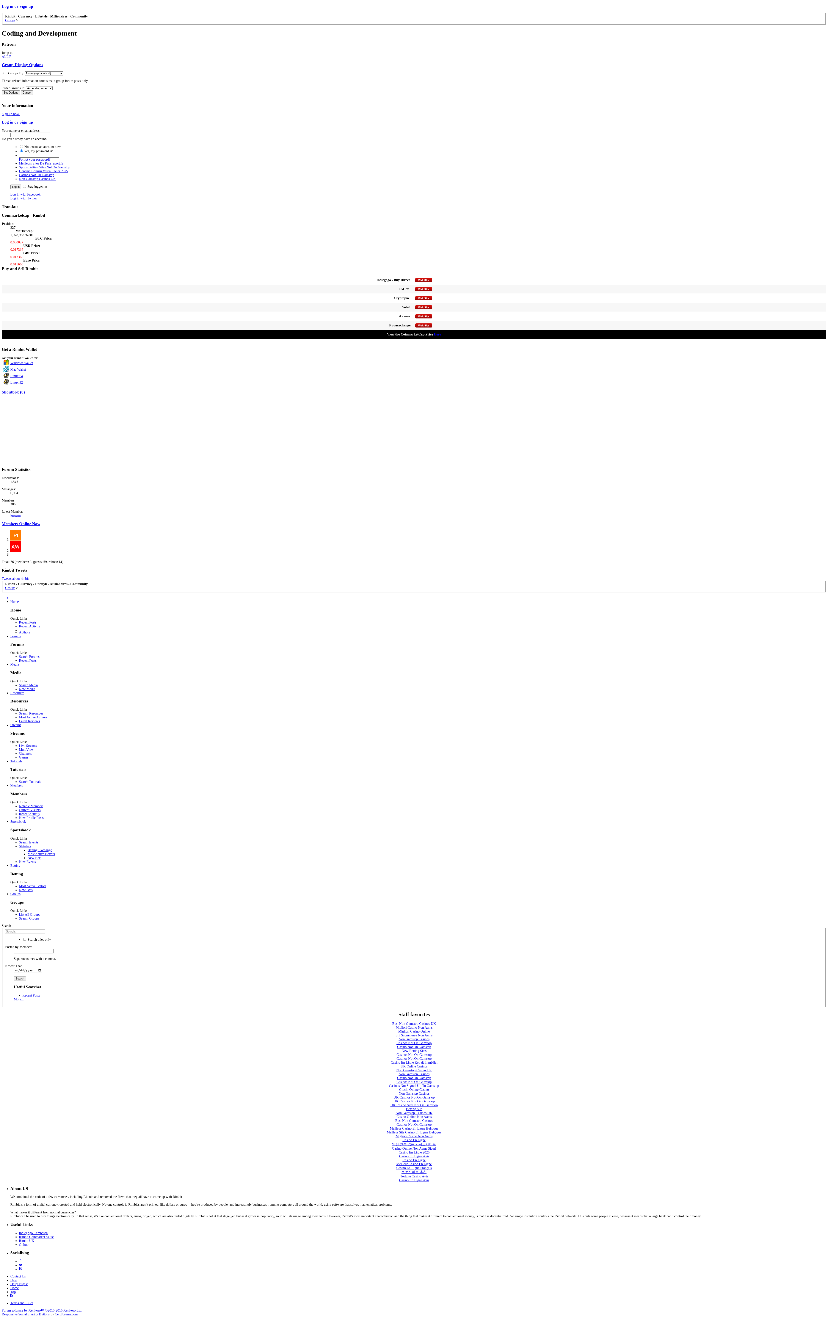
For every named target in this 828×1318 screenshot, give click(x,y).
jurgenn (15, 515)
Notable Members (31, 806)
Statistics (25, 846)
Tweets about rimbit (15, 578)
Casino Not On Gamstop (414, 1047)
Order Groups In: (13, 88)
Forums (15, 636)
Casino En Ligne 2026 (414, 1152)
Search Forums (29, 656)
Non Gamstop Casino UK (414, 1070)
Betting (15, 865)
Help (13, 1280)
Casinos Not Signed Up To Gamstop (414, 1086)
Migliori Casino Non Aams (414, 1027)
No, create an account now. (42, 147)
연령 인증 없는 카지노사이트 (414, 1144)
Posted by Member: (18, 947)
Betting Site (414, 1109)
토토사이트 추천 (414, 1172)
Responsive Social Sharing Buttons (26, 1314)
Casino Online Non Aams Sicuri (414, 1148)
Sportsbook (18, 821)
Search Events (28, 842)
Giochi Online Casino (414, 1089)
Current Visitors (30, 810)
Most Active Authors (33, 717)
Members (16, 785)
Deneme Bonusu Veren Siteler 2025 (43, 171)
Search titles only (39, 939)
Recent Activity (29, 626)
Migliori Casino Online (414, 1031)
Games (23, 757)
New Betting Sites (414, 1051)
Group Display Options (22, 65)
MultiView (26, 749)
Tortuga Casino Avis (414, 1176)
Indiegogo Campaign (33, 1233)
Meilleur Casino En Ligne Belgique (414, 1128)
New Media (27, 689)
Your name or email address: (21, 130)
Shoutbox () (13, 392)
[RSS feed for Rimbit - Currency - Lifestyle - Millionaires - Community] (11, 1296)
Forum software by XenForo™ (42, 1310)
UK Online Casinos (414, 1066)
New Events (27, 862)
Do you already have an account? (24, 139)
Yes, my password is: (38, 151)
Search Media (28, 685)
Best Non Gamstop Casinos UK (414, 1023)
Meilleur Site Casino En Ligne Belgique (414, 1132)
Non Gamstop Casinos (414, 1039)
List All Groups (29, 914)
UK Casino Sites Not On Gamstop (414, 1105)
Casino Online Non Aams (414, 1117)
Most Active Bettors (41, 854)
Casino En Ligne (414, 1140)
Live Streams (28, 746)
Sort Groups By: (13, 73)
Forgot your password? (34, 159)
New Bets (34, 858)
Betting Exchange (40, 850)
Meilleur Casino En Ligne (414, 1164)
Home (14, 601)
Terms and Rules (21, 1303)
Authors (24, 632)
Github (23, 1244)
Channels (25, 753)
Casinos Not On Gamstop (36, 175)
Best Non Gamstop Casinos (414, 1120)
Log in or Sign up (17, 6)
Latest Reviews (29, 721)
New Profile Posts (31, 818)
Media (14, 664)
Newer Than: (14, 966)
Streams (15, 725)
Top (13, 1292)
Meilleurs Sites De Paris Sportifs (41, 163)
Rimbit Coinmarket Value (36, 1237)
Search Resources (31, 713)
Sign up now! (11, 114)
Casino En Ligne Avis (414, 1156)
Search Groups (29, 918)
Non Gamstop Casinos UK (37, 179)
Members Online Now (21, 524)
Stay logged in (37, 186)
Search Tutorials (30, 782)
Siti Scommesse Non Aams (414, 1035)
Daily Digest (19, 1284)
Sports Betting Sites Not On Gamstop (44, 167)
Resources (17, 693)
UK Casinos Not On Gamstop (414, 1097)
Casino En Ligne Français (414, 1168)
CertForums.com (66, 1314)
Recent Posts (27, 622)
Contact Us (18, 1276)
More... (19, 999)
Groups (15, 894)
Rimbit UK (26, 1241)
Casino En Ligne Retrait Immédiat (414, 1062)
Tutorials (16, 761)
